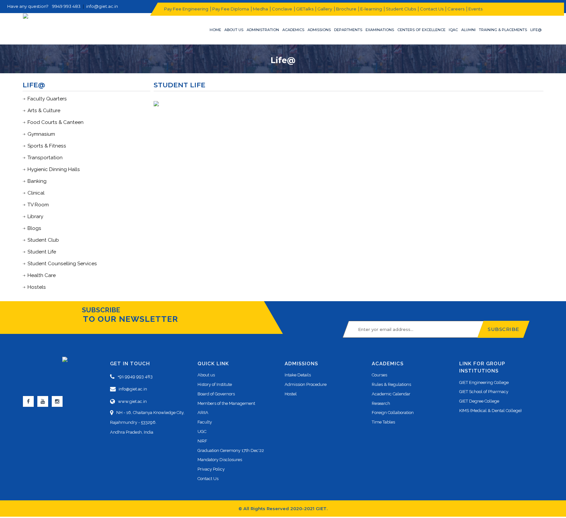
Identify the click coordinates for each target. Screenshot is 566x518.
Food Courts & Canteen (56, 122)
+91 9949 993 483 (134, 376)
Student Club (43, 240)
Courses (379, 374)
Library (35, 216)
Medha (260, 8)
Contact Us (431, 8)
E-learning (371, 8)
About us (206, 374)
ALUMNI (468, 29)
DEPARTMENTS (348, 29)
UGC (202, 431)
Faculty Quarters (47, 99)
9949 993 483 (66, 6)
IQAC (453, 29)
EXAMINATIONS (380, 29)
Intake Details (298, 374)
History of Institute (215, 384)
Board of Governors (216, 393)
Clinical (36, 193)
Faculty (205, 422)
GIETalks (304, 8)
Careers (455, 8)
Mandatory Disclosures (220, 459)
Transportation (45, 158)
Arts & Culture (44, 110)
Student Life (42, 252)
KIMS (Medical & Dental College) (490, 410)
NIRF (202, 441)
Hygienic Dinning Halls (54, 169)
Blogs (34, 228)
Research (381, 403)
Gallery (324, 8)
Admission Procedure (306, 384)
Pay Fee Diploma (230, 8)
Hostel (291, 393)
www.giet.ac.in (131, 401)
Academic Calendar (391, 393)
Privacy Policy (211, 469)
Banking (37, 181)
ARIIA (203, 412)
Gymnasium (41, 134)
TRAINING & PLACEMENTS (503, 29)
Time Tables (383, 422)
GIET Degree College (479, 401)
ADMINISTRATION (263, 29)
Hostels (37, 287)
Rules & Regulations (391, 384)
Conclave (282, 8)
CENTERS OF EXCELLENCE (421, 29)
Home (215, 29)
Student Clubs (401, 8)
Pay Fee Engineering (186, 8)
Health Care (42, 275)
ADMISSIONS (319, 29)
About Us (233, 29)
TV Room (38, 205)
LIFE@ (535, 29)
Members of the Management (226, 403)
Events (475, 8)
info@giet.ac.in (102, 6)
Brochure (346, 8)
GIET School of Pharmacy (483, 391)
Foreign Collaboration (393, 412)
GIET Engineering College (484, 382)
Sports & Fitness (47, 146)
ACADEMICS (293, 29)
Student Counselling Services (62, 264)
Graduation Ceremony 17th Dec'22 (231, 450)
